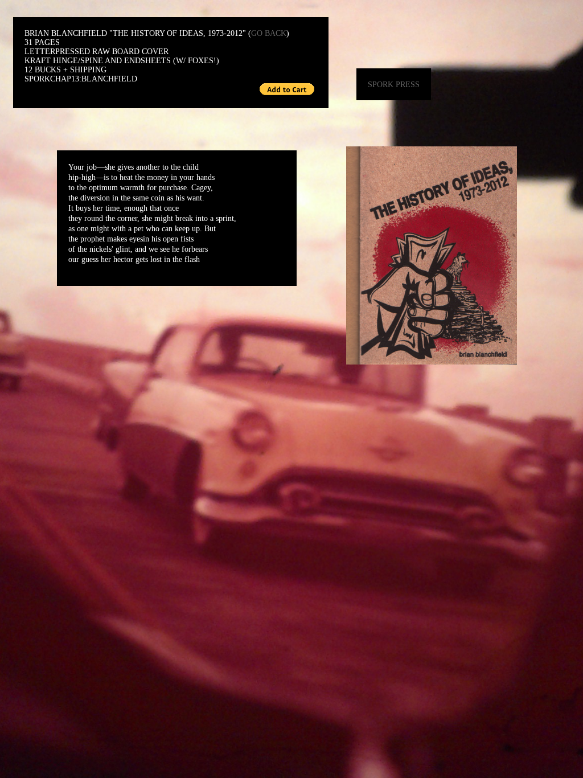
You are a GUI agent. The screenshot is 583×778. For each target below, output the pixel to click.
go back (268, 33)
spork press (394, 84)
